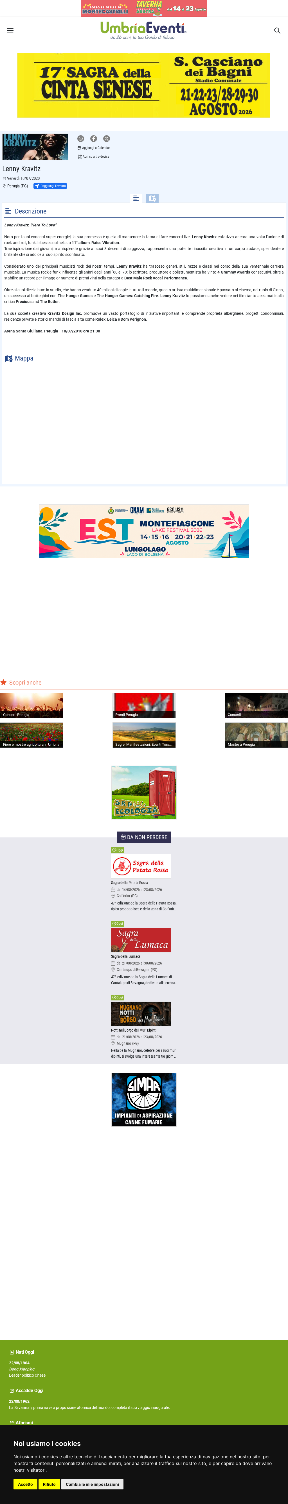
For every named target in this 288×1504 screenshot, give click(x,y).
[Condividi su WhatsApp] (80, 138)
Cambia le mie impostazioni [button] (92, 1484)
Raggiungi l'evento (53, 186)
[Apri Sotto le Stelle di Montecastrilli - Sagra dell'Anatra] (144, 8)
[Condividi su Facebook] (93, 138)
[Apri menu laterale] (10, 30)
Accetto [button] (25, 1484)
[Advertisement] (21, 1229)
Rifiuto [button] (49, 1484)
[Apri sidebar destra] (277, 31)
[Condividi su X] (106, 138)
